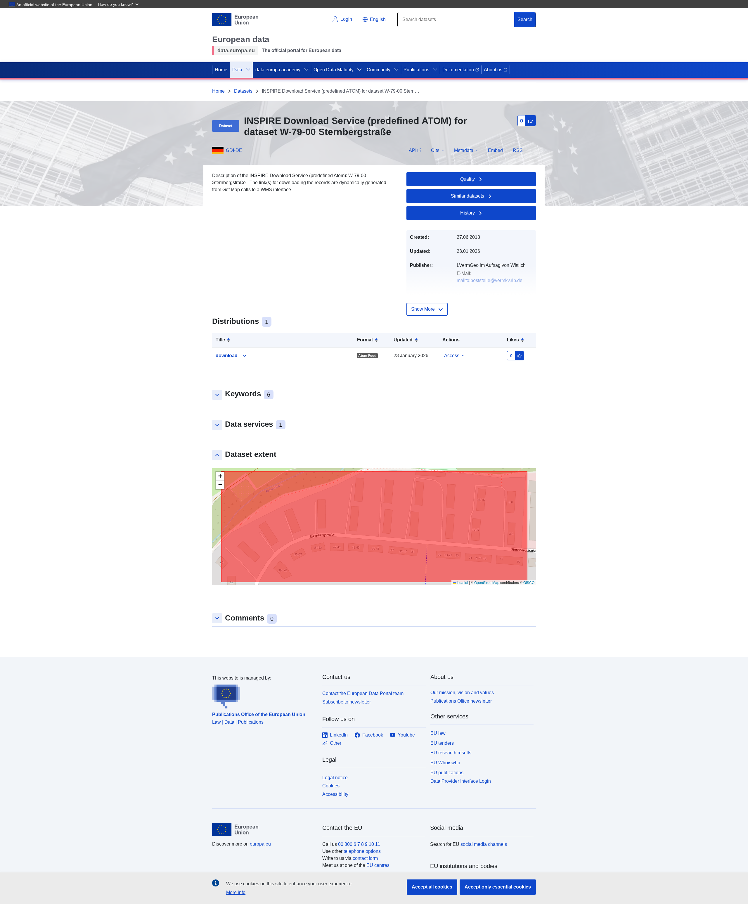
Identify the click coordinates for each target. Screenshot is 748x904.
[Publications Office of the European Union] (263, 695)
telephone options (362, 851)
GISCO (528, 582)
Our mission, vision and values (462, 692)
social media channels (483, 844)
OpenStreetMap (486, 582)
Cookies (331, 785)
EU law (438, 733)
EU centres (377, 865)
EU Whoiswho (445, 762)
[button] (119, 4)
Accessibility (335, 794)
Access (451, 355)
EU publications (446, 772)
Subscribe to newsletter (346, 701)
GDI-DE (234, 150)
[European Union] (264, 829)
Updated (403, 339)
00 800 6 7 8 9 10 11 (359, 844)
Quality (467, 179)
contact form (365, 858)
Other (335, 743)
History (467, 212)
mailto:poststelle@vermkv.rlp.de (489, 280)
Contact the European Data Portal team (363, 693)
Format (365, 339)
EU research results (450, 752)
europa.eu (260, 843)
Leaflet (462, 582)
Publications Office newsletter (461, 701)
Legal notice (335, 777)
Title (220, 339)
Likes (513, 339)
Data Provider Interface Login (460, 780)
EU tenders (442, 743)
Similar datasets (467, 195)
